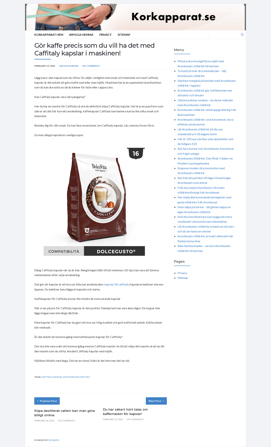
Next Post (155, 400)
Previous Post (48, 400)
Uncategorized (69, 65)
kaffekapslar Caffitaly (76, 377)
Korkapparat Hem (48, 34)
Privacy (105, 34)
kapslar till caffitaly (116, 284)
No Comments (91, 65)
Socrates (53, 440)
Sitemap (124, 34)
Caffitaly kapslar (51, 377)
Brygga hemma (81, 34)
